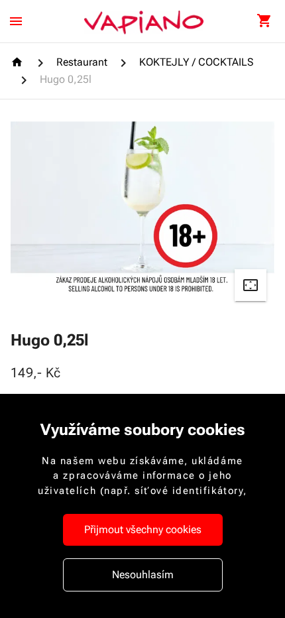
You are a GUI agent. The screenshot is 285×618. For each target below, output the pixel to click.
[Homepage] (19, 62)
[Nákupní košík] (264, 21)
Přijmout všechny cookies (142, 529)
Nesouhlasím (143, 574)
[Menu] (16, 21)
